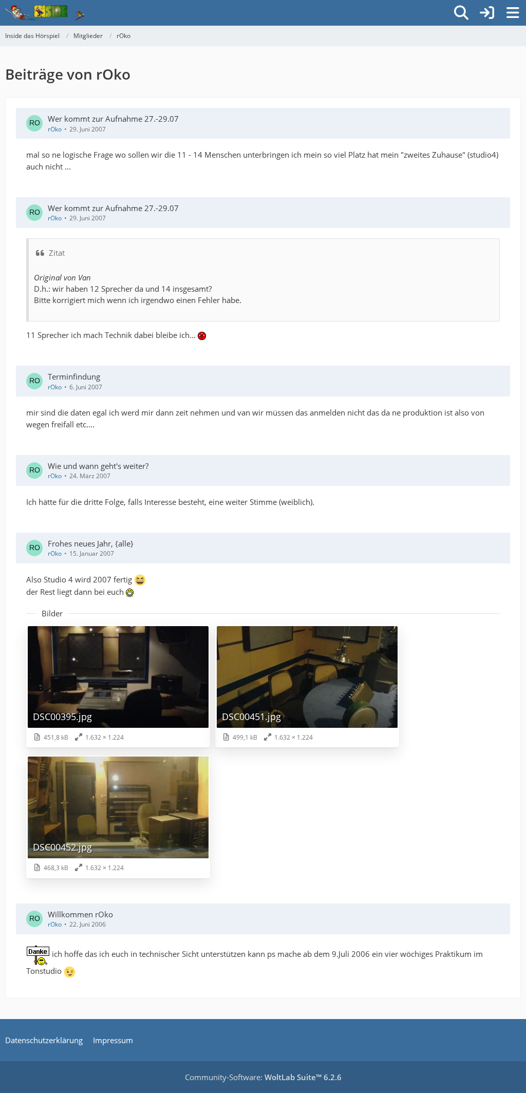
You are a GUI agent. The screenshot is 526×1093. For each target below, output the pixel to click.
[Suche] (461, 13)
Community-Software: (263, 1077)
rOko (55, 129)
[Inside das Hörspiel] (45, 13)
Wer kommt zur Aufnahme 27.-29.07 (113, 119)
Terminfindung (74, 376)
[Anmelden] (487, 13)
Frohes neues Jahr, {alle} (91, 543)
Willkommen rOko (80, 914)
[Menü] (512, 13)
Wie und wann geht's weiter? (98, 466)
